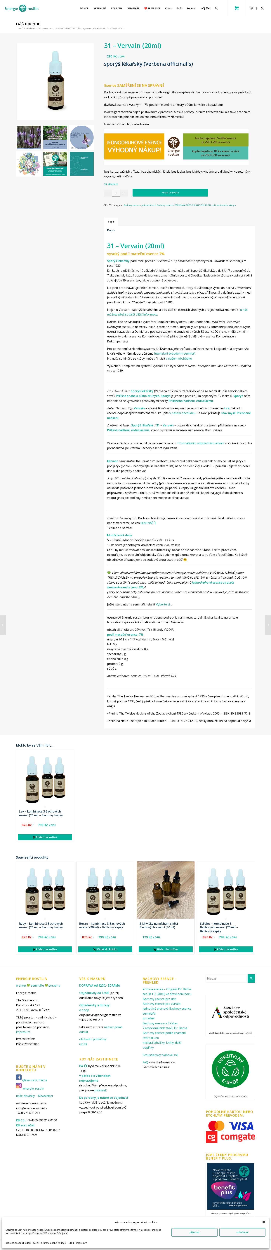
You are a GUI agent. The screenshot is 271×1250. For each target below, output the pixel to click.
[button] (263, 1222)
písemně (100, 1090)
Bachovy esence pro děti (159, 999)
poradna (54, 985)
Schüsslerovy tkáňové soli (160, 1055)
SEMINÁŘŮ (148, 523)
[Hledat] (216, 8)
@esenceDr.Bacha (35, 1080)
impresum (81, 1242)
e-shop (21, 985)
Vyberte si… (164, 604)
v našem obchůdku (179, 358)
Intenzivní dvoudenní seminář (174, 353)
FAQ (145, 1062)
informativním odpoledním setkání (200, 443)
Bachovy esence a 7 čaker (160, 1023)
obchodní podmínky (93, 1039)
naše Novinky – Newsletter (34, 1096)
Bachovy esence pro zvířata (161, 1004)
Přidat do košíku (170, 192)
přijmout (194, 1232)
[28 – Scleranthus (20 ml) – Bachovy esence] (3, 625)
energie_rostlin (33, 1088)
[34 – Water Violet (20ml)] (268, 625)
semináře (37, 985)
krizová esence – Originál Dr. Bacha (167, 989)
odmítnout (243, 1232)
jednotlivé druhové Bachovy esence (167, 1008)
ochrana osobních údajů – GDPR (22, 1242)
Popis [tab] (111, 221)
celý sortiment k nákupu (224, 205)
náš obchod (28, 23)
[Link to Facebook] (257, 8)
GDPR (83, 1044)
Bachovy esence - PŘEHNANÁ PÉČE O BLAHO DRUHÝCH (184, 205)
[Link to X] (263, 8)
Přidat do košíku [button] (46, 837)
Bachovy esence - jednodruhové (140, 205)
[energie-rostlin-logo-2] (21, 8)
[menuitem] (84, 8)
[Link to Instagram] (252, 8)
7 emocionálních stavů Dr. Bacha (165, 1028)
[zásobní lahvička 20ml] (55, 81)
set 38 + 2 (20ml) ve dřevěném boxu (167, 994)
